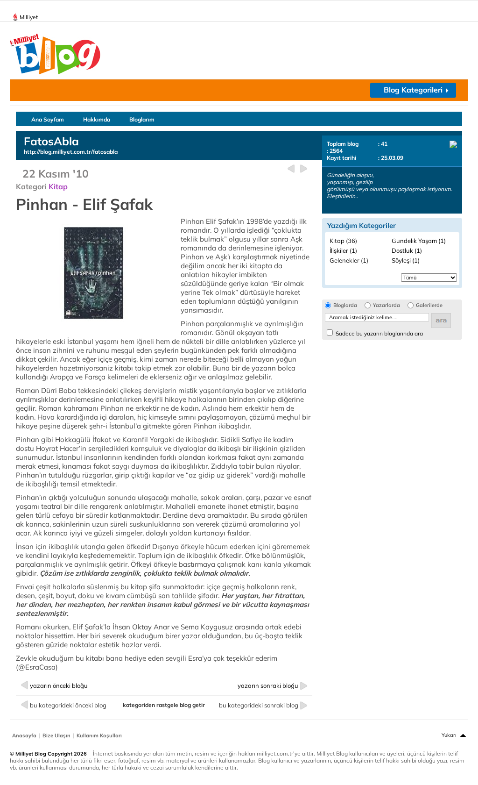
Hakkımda (96, 119)
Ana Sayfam (47, 119)
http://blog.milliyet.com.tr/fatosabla (71, 151)
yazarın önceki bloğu (59, 685)
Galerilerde (429, 305)
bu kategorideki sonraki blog (258, 705)
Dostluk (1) (407, 250)
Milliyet (29, 17)
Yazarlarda (386, 305)
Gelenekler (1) (349, 260)
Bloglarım (142, 119)
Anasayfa (24, 735)
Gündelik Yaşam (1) (419, 240)
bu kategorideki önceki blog (68, 705)
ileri (304, 168)
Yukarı (449, 735)
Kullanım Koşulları (99, 735)
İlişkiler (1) (343, 250)
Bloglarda (345, 305)
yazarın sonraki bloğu (268, 685)
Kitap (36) (343, 240)
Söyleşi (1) (406, 260)
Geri (291, 168)
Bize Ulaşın (56, 735)
